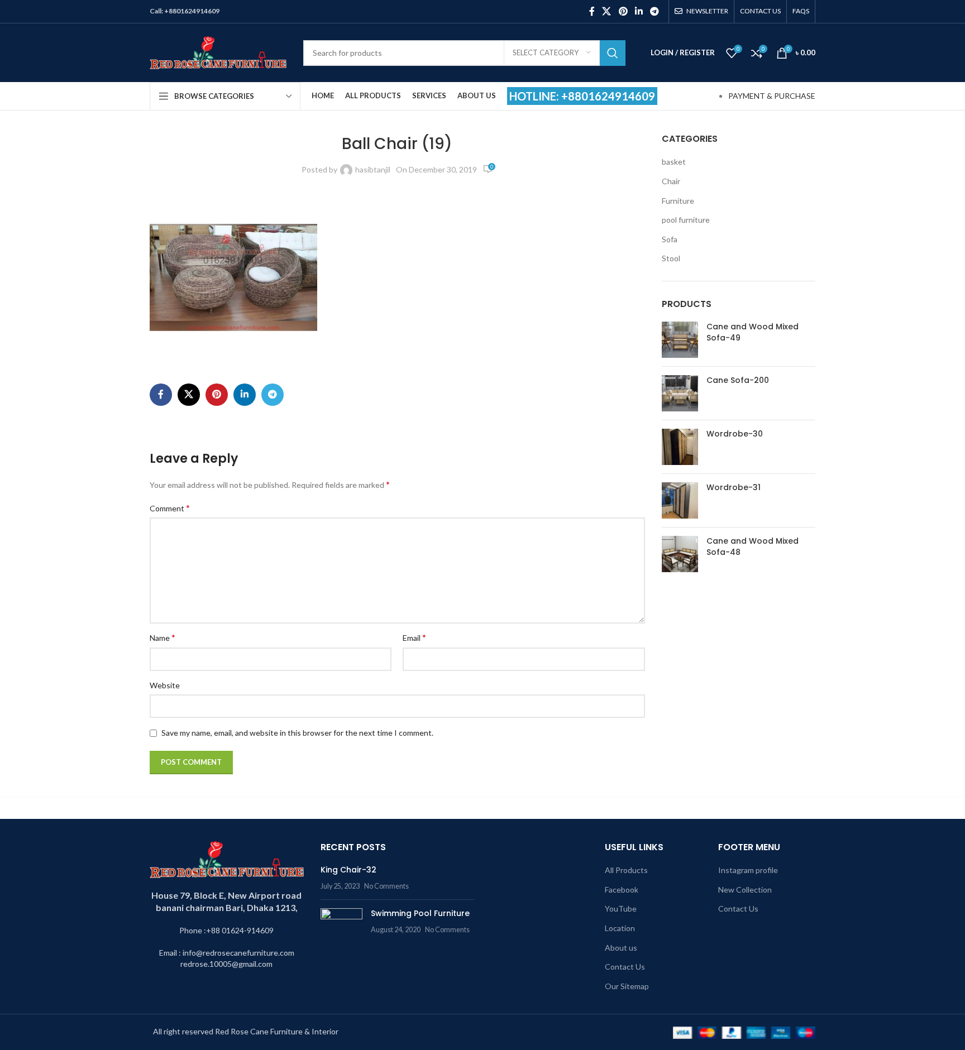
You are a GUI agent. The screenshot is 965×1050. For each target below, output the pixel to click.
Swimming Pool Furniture (420, 913)
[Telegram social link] (655, 11)
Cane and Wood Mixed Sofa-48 (752, 547)
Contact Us (625, 966)
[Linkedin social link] (638, 11)
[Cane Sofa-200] (680, 393)
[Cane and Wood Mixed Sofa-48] (680, 554)
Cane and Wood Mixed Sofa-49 (752, 332)
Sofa (669, 239)
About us (621, 947)
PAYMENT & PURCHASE (771, 95)
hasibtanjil (372, 169)
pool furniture (686, 219)
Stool (671, 258)
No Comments (386, 886)
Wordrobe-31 (733, 487)
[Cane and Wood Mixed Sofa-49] (680, 340)
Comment (170, 507)
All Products (626, 870)
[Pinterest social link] (623, 11)
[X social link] (607, 11)
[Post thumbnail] (341, 925)
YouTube (621, 908)
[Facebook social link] (591, 11)
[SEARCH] (612, 53)
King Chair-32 (348, 869)
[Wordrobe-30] (680, 447)
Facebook (621, 889)
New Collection (745, 889)
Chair (671, 181)
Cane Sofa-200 (737, 380)
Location (620, 928)
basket (674, 161)
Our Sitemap (627, 986)
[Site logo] (218, 51)
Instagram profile (748, 870)
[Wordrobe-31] (680, 500)
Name (162, 637)
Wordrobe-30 (734, 434)
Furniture (678, 200)
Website (165, 685)
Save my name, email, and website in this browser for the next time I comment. (297, 732)
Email (414, 637)
